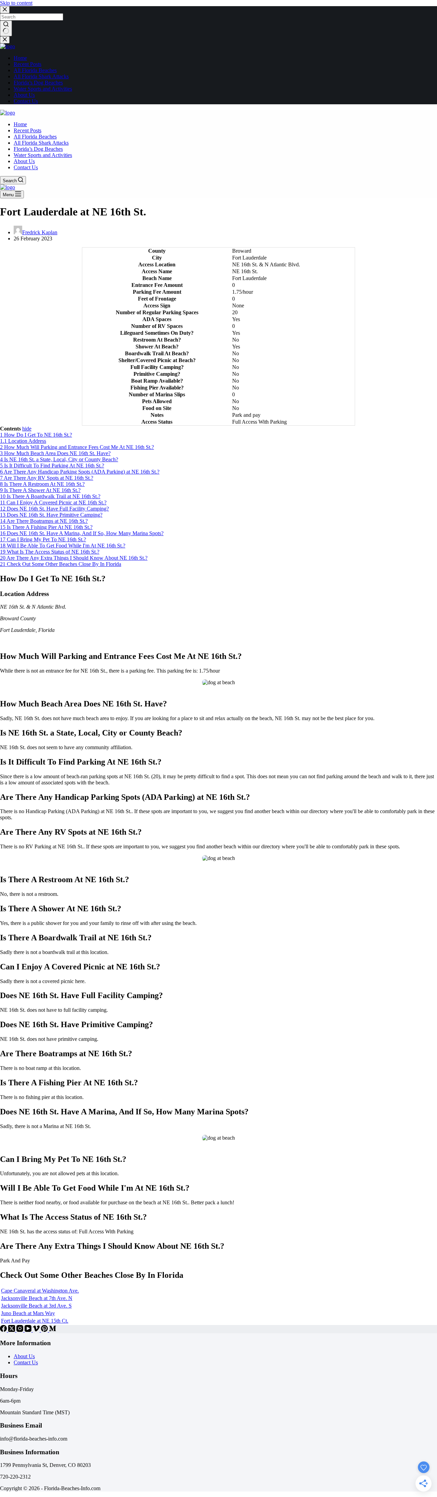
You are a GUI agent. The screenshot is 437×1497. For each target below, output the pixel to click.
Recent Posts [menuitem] (27, 64)
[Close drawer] (5, 39)
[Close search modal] (5, 9)
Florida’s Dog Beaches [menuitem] (38, 82)
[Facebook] (4, 1330)
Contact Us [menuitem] (26, 101)
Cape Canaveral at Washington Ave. (40, 1291)
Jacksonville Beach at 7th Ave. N (36, 1298)
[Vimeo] (37, 1330)
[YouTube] (29, 1330)
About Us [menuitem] (24, 95)
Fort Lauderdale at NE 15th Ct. (34, 1321)
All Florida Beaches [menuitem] (35, 70)
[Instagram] (20, 1330)
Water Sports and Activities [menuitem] (43, 89)
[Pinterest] (45, 1330)
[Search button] (6, 28)
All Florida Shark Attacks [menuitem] (41, 76)
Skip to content (16, 3)
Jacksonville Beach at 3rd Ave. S (36, 1306)
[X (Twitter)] (12, 1330)
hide (26, 429)
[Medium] (52, 1330)
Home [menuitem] (20, 58)
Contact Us (26, 1362)
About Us (24, 1356)
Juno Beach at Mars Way (28, 1313)
